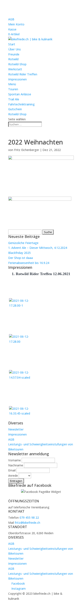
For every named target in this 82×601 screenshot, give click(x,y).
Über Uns (14, 49)
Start (11, 44)
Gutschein (15, 109)
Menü (12, 84)
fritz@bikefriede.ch (27, 523)
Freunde (13, 54)
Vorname (14, 460)
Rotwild (13, 59)
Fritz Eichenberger (26, 150)
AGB (11, 19)
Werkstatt (15, 69)
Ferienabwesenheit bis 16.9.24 (28, 263)
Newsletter (16, 429)
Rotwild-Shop (17, 64)
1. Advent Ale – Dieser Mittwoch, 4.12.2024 (37, 248)
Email (12, 470)
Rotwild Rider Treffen (22, 74)
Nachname (15, 465)
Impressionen (17, 79)
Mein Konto (16, 24)
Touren (13, 89)
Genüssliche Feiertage (23, 243)
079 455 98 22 (29, 518)
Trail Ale (13, 99)
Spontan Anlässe (19, 94)
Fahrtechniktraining (21, 104)
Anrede (13, 476)
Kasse (12, 29)
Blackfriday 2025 (19, 253)
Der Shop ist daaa (20, 258)
